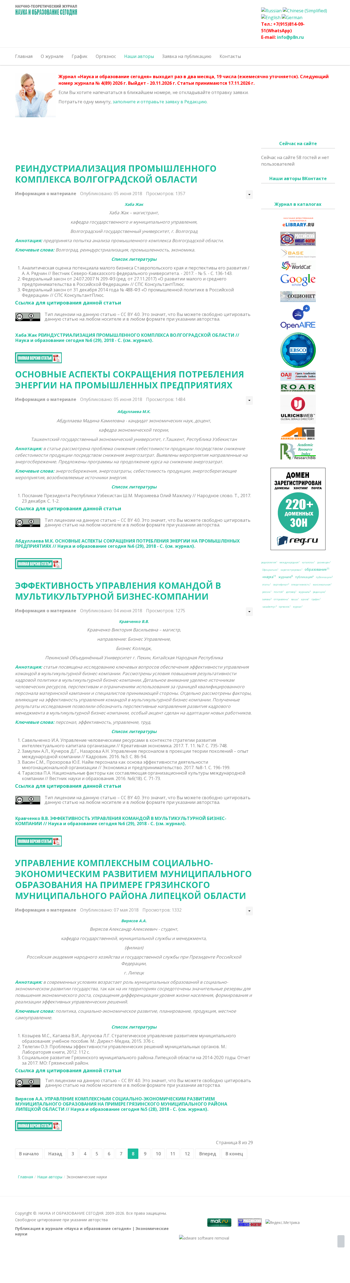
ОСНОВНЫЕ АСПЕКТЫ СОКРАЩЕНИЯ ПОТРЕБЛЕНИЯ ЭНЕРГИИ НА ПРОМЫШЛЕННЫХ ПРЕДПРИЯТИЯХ (129, 379)
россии (267, 592)
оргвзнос (285, 606)
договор (291, 592)
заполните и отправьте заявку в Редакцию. (160, 102)
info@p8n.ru (290, 37)
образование (317, 569)
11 (172, 1154)
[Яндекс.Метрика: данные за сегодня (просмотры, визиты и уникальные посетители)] (283, 1222)
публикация (304, 577)
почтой (279, 592)
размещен (324, 562)
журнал (298, 606)
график (316, 599)
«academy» (269, 606)
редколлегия (269, 562)
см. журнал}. (139, 340)
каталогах (308, 562)
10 (158, 1154)
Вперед (207, 1154)
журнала (305, 592)
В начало (29, 1154)
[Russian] (271, 10)
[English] (271, 17)
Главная (25, 1176)
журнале (285, 577)
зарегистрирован (291, 570)
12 (187, 1154)
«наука (269, 577)
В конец (234, 1154)
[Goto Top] (341, 1241)
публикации (324, 577)
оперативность (301, 584)
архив (305, 599)
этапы (266, 584)
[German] (292, 17)
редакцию (319, 592)
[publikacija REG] (298, 509)
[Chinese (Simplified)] (305, 10)
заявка (267, 599)
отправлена (281, 599)
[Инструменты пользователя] (249, 194)
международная (289, 562)
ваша (295, 599)
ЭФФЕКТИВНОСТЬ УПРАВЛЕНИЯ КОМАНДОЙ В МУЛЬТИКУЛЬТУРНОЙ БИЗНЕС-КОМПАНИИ (118, 590)
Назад (55, 1154)
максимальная (322, 584)
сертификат (281, 584)
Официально (270, 570)
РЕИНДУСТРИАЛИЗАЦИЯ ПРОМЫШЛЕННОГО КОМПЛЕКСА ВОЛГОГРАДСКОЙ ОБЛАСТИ (116, 173)
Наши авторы (49, 1176)
